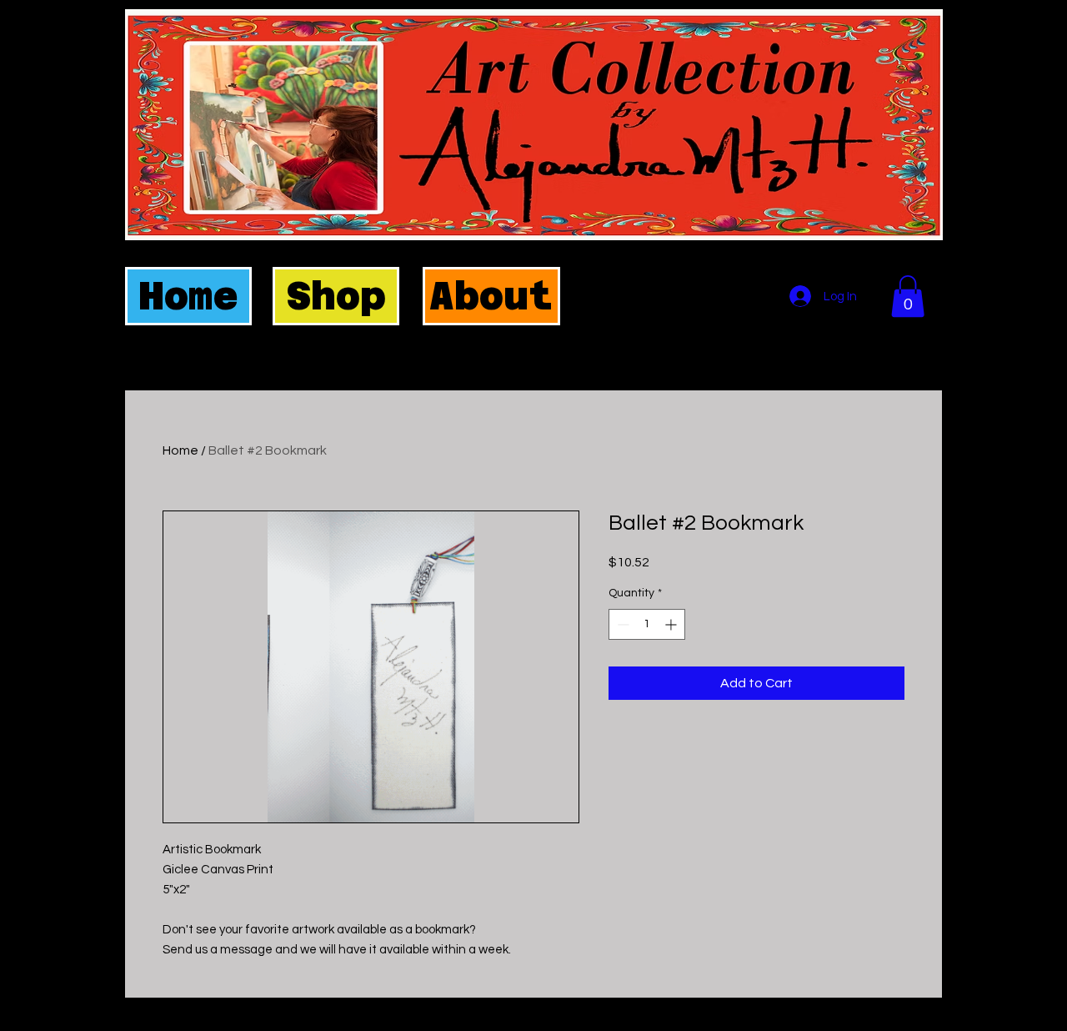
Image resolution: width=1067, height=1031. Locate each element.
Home (180, 450)
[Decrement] (621, 624)
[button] (907, 296)
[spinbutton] (647, 624)
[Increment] (672, 624)
